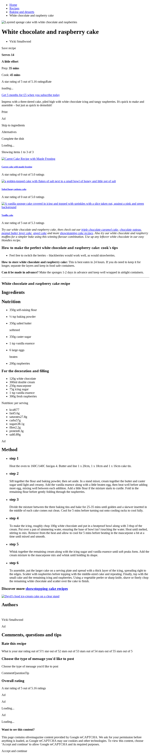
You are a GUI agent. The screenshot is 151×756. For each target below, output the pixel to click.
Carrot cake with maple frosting (17, 167)
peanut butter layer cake (17, 233)
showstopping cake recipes (76, 233)
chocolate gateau (130, 229)
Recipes (14, 8)
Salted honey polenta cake (14, 189)
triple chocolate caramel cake (99, 229)
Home (13, 4)
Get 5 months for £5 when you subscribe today (31, 95)
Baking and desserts (21, 12)
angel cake (40, 233)
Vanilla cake (7, 215)
